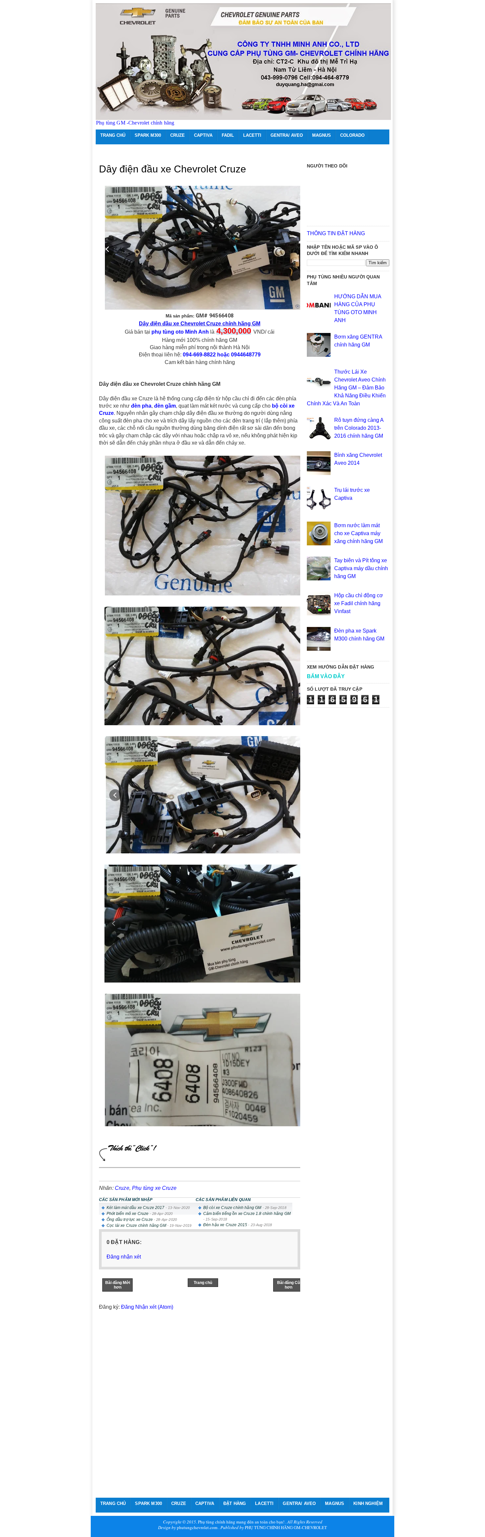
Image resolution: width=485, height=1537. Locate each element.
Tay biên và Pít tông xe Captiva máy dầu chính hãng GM (361, 568)
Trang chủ (203, 1282)
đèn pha (141, 406)
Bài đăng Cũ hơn (288, 1285)
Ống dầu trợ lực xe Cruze (130, 1219)
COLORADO (352, 135)
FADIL (228, 135)
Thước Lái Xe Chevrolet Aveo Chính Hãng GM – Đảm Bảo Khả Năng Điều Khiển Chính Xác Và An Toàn (346, 387)
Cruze (122, 1188)
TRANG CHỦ (112, 135)
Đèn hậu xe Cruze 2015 (225, 1225)
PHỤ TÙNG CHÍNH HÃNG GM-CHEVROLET (286, 1527)
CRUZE (177, 135)
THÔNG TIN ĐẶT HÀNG (336, 233)
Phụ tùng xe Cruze (154, 1188)
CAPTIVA (203, 135)
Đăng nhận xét (124, 1257)
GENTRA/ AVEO (287, 135)
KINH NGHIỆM (368, 1503)
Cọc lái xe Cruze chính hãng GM (136, 1225)
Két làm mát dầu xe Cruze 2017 (136, 1207)
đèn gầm (165, 406)
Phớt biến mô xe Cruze (127, 1213)
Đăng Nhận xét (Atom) (147, 1307)
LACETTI (252, 135)
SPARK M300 (148, 135)
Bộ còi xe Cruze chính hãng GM (232, 1207)
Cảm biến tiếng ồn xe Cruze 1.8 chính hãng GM (247, 1213)
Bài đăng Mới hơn (117, 1285)
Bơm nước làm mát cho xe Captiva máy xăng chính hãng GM (358, 533)
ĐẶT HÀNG (234, 1503)
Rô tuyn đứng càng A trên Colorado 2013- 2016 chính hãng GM (358, 428)
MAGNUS (321, 135)
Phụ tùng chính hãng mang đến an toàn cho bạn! (241, 1522)
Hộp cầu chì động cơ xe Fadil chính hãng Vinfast (358, 603)
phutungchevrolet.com (197, 1527)
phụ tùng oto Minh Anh (180, 332)
